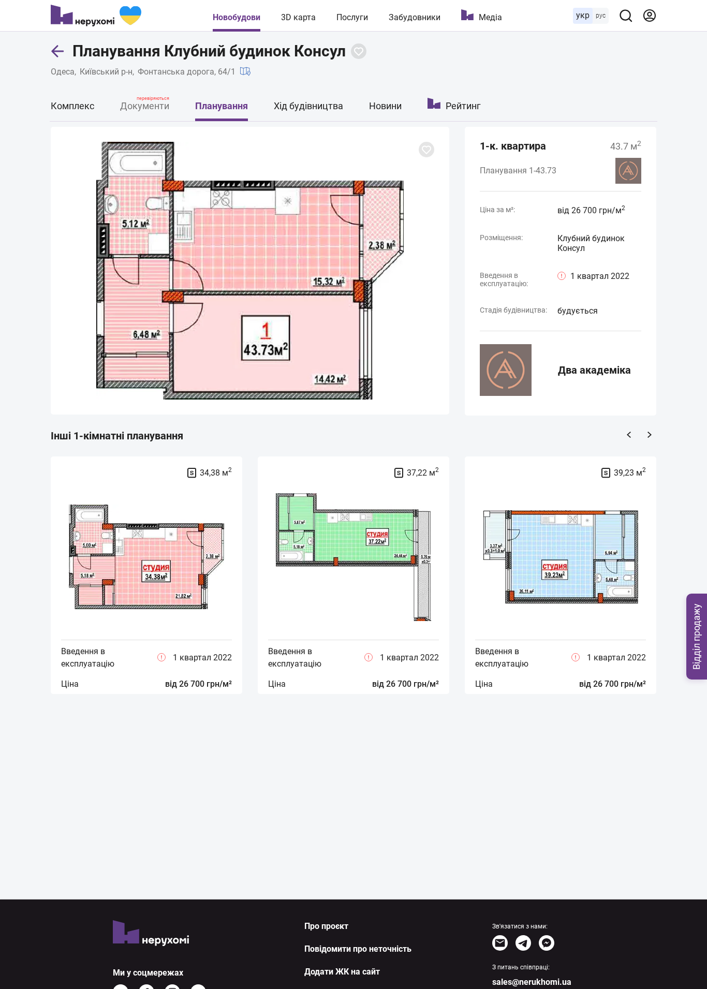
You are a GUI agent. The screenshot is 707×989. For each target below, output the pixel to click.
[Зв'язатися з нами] (500, 943)
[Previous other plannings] (629, 434)
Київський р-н (106, 72)
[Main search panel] (625, 15)
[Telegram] (523, 943)
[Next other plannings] (649, 434)
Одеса (63, 72)
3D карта (298, 17)
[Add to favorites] (358, 51)
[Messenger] (546, 943)
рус (601, 15)
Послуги (352, 17)
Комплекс (72, 105)
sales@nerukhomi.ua (531, 982)
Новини (385, 105)
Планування (221, 105)
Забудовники (414, 17)
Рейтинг (463, 105)
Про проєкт (326, 926)
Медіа (490, 17)
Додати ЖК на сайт (342, 972)
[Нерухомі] (96, 15)
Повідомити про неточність (357, 949)
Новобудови (236, 17)
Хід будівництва (308, 105)
